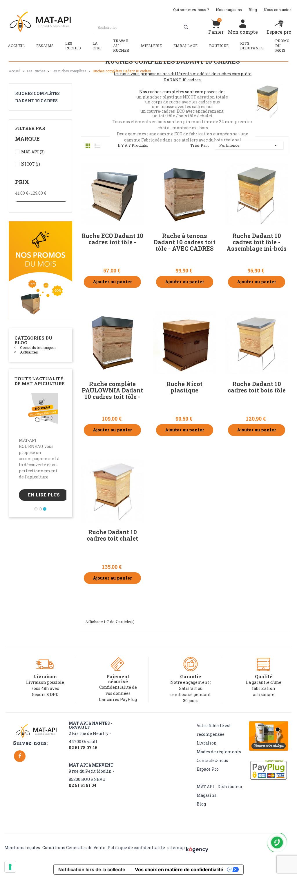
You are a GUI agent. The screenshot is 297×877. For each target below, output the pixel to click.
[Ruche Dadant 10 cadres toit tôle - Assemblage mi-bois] (256, 194)
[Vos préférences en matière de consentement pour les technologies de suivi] (10, 866)
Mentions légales (22, 847)
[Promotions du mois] (40, 269)
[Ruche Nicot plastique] (184, 342)
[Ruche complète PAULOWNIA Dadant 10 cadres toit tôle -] (112, 342)
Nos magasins (229, 9)
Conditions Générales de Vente (73, 847)
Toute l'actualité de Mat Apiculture (40, 381)
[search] (186, 27)
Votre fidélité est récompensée (214, 730)
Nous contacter (277, 9)
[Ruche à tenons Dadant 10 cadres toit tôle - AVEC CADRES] (184, 194)
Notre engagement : (190, 682)
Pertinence (249, 145)
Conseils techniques (38, 347)
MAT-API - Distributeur (220, 786)
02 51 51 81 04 (82, 785)
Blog (253, 9)
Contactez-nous (212, 760)
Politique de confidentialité (136, 847)
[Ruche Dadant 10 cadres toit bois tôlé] (256, 342)
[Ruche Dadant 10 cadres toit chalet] (112, 491)
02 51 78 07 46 (83, 748)
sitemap (176, 847)
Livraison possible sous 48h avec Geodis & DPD (45, 688)
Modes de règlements (219, 751)
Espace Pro (208, 769)
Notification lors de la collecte (91, 869)
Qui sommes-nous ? (191, 9)
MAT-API (33, 152)
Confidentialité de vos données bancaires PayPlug (118, 693)
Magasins (206, 795)
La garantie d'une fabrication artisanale (263, 688)
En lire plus (44, 495)
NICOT (30, 164)
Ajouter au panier (112, 281)
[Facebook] (20, 756)
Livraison (207, 743)
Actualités (29, 352)
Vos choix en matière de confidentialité (179, 869)
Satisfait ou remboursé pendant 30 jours (190, 694)
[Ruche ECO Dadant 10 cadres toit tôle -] (112, 194)
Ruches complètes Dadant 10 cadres (37, 97)
